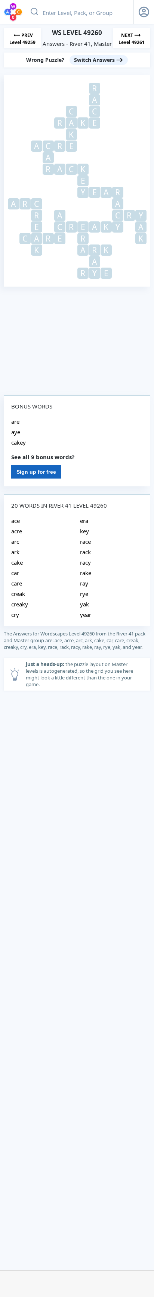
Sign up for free (36, 472)
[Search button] (34, 12)
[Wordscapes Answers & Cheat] (13, 12)
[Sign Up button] (144, 12)
